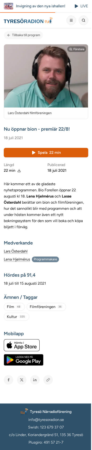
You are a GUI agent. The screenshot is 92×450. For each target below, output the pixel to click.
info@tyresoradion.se (46, 419)
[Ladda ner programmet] (19, 170)
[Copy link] (48, 380)
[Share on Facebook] (8, 380)
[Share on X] (21, 380)
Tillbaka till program (26, 35)
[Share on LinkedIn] (35, 380)
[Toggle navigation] (71, 20)
